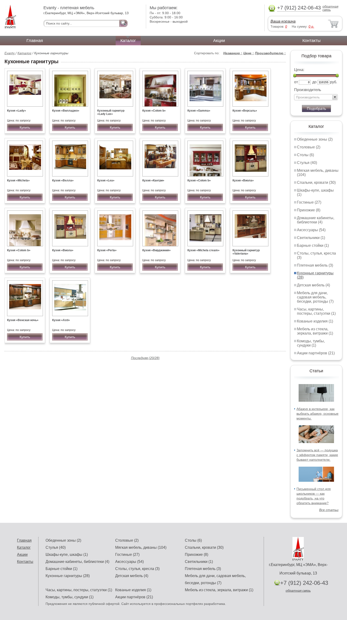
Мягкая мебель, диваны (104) (140, 547)
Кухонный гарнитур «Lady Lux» (110, 112)
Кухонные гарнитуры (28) (68, 576)
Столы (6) (305, 155)
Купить (25, 127)
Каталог (128, 40)
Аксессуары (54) (311, 230)
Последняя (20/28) (145, 358)
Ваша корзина (283, 21)
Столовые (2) (308, 147)
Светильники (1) (311, 238)
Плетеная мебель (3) (315, 265)
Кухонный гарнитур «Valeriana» (246, 252)
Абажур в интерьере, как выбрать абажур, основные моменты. (317, 413)
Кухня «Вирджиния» (156, 250)
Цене (248, 53)
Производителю (270, 53)
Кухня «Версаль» (245, 110)
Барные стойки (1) (313, 245)
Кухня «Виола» (243, 180)
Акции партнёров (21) (316, 353)
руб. (333, 82)
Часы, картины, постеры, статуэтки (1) (316, 311)
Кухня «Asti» (61, 320)
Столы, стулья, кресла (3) (137, 569)
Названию (232, 53)
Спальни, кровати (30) (316, 182)
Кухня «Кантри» (153, 180)
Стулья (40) (307, 163)
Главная (34, 40)
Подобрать (316, 109)
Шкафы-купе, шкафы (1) (67, 555)
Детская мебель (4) (313, 285)
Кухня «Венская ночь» (22, 320)
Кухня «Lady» (16, 110)
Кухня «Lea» (105, 180)
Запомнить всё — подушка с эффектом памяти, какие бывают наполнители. (317, 454)
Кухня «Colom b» (154, 110)
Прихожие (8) (308, 210)
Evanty (10, 53)
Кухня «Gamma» (198, 110)
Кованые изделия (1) (315, 321)
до (314, 82)
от (296, 82)
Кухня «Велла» (63, 180)
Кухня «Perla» (107, 250)
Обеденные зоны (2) (315, 139)
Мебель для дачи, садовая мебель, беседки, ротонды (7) (315, 297)
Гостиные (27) (309, 202)
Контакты (311, 40)
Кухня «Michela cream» (203, 250)
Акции (219, 40)
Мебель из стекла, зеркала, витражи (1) (315, 331)
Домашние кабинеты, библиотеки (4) (315, 220)
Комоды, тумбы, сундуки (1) (311, 343)
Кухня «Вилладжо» (65, 110)
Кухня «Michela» (18, 180)
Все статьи (329, 510)
